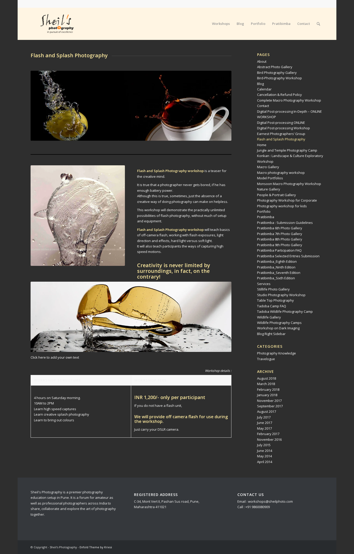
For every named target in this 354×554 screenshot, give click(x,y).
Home (261, 145)
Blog (260, 83)
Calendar (264, 89)
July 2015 (264, 445)
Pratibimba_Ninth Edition (276, 267)
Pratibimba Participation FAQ (279, 250)
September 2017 (270, 406)
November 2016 (269, 439)
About (261, 61)
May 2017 (264, 428)
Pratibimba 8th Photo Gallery (279, 239)
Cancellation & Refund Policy (279, 94)
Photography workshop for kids (282, 206)
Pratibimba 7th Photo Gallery (279, 233)
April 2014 (264, 461)
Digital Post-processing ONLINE (281, 122)
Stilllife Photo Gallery (273, 289)
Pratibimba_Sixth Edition (276, 278)
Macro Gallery (268, 167)
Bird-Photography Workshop (279, 78)
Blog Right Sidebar (271, 333)
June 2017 (264, 422)
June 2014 (264, 450)
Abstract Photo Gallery (274, 67)
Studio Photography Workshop (281, 295)
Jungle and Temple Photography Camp (287, 150)
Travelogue (266, 359)
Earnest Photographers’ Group (281, 133)
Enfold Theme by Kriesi (96, 547)
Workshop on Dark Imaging (278, 328)
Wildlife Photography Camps (279, 322)
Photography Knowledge (276, 353)
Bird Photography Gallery (277, 72)
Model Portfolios (270, 178)
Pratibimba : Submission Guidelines (285, 222)
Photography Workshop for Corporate (287, 200)
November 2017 (269, 400)
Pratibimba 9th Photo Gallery (279, 245)
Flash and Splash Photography (281, 139)
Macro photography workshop (281, 172)
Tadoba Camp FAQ (271, 306)
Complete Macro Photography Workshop (289, 100)
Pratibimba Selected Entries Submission (288, 256)
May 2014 (264, 456)
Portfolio (264, 211)
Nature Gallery (268, 189)
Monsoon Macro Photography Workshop (289, 183)
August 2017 (266, 411)
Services (264, 283)
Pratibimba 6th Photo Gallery (279, 228)
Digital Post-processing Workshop (283, 128)
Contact (263, 105)
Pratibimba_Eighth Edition (277, 261)
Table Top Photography (275, 300)
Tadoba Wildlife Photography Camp (285, 311)
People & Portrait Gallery (276, 195)
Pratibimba (265, 217)
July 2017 (264, 417)
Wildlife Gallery (269, 317)
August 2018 (266, 378)
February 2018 (268, 389)
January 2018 (267, 395)
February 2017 (268, 433)
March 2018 (266, 383)
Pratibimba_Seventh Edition (278, 272)
